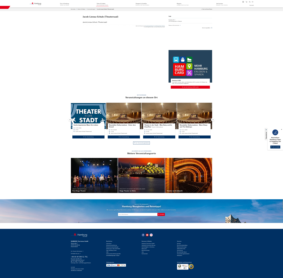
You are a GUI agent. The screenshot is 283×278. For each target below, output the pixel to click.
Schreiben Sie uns (75, 253)
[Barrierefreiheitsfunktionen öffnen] (243, 2)
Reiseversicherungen (182, 247)
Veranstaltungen (91, 9)
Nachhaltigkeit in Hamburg (148, 247)
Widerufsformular (181, 248)
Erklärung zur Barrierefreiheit (113, 248)
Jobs (143, 252)
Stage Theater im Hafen (141, 175)
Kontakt (252, 5)
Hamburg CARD (190, 69)
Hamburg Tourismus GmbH (148, 243)
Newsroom (144, 248)
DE (252, 2)
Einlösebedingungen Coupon (112, 255)
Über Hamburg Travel (111, 250)
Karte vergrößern (206, 27)
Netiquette (179, 255)
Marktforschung (145, 250)
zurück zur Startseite (106, 235)
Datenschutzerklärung (111, 245)
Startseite (73, 9)
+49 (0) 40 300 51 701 (79, 256)
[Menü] (188, 265)
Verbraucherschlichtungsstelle (113, 253)
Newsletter (266, 135)
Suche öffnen (249, 2)
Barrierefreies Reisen (207, 9)
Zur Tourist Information (76, 251)
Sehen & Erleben (81, 9)
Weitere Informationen (174, 25)
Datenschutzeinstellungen (112, 247)
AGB (107, 252)
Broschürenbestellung (182, 245)
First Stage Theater (94, 175)
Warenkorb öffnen (246, 2)
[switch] (185, 268)
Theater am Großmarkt (188, 175)
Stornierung (180, 250)
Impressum (109, 243)
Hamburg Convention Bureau (148, 245)
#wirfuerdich (145, 253)
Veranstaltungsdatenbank (183, 253)
